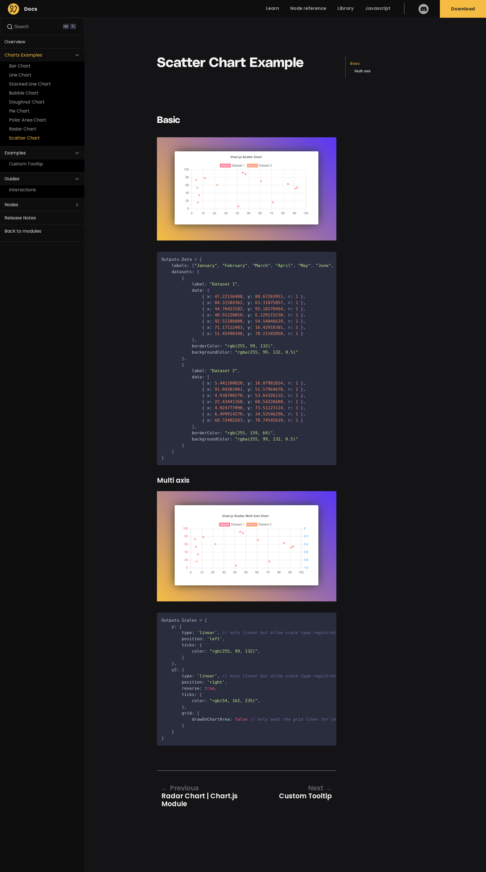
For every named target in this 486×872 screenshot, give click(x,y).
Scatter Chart (24, 138)
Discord (423, 9)
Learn (272, 8)
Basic (355, 63)
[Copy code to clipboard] (329, 258)
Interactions (22, 189)
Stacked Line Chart (30, 84)
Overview (14, 42)
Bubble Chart (24, 93)
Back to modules (22, 231)
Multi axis (363, 71)
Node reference (308, 8)
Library (346, 8)
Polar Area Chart (27, 120)
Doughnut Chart (27, 102)
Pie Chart (19, 111)
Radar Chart (22, 129)
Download (463, 9)
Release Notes (20, 218)
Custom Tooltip (26, 164)
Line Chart (20, 75)
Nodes (11, 204)
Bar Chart (20, 66)
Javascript (377, 8)
